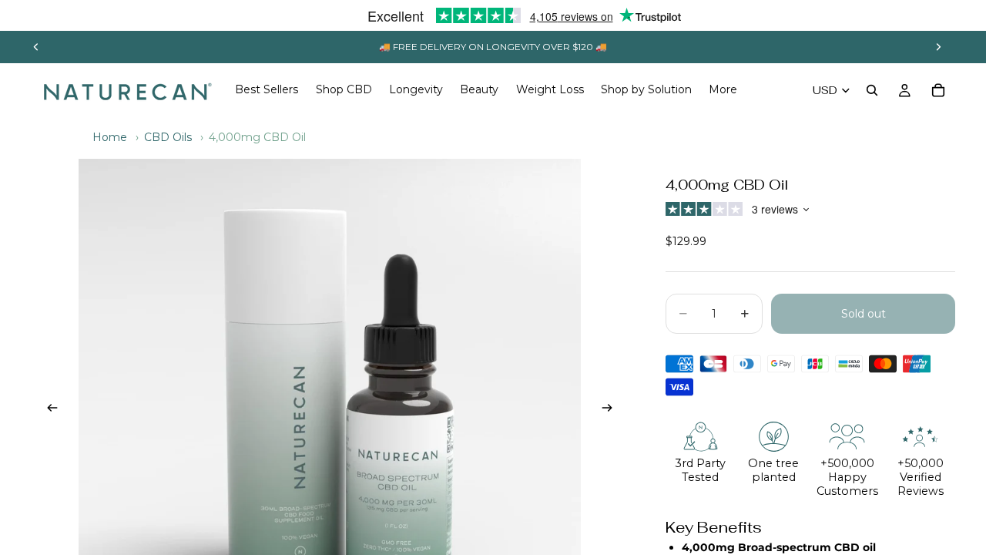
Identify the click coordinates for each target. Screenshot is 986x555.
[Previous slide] (36, 47)
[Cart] (938, 90)
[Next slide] (938, 47)
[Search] (872, 90)
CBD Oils (168, 137)
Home (109, 137)
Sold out (863, 314)
